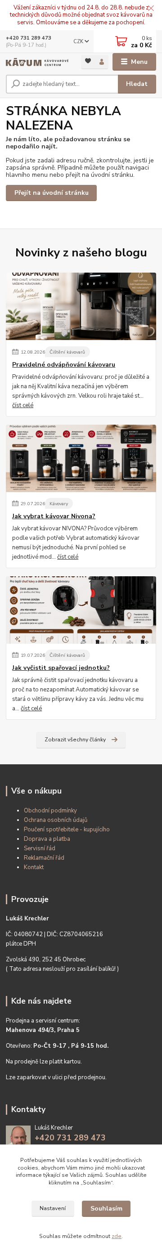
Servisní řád (39, 848)
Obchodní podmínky (50, 811)
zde (117, 1236)
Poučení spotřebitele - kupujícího (67, 829)
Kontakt (34, 867)
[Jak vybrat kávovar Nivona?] (81, 458)
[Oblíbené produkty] (88, 61)
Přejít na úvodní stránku (51, 192)
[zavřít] (151, 9)
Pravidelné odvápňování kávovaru (63, 364)
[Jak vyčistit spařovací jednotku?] (81, 610)
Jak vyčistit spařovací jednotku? (61, 668)
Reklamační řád (44, 858)
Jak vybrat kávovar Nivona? (53, 516)
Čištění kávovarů (67, 352)
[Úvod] (37, 62)
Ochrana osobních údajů (55, 820)
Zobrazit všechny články (75, 739)
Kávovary (59, 503)
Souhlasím (106, 1208)
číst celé (22, 405)
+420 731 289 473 (28, 38)
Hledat (137, 84)
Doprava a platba (47, 839)
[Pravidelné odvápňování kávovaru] (81, 306)
